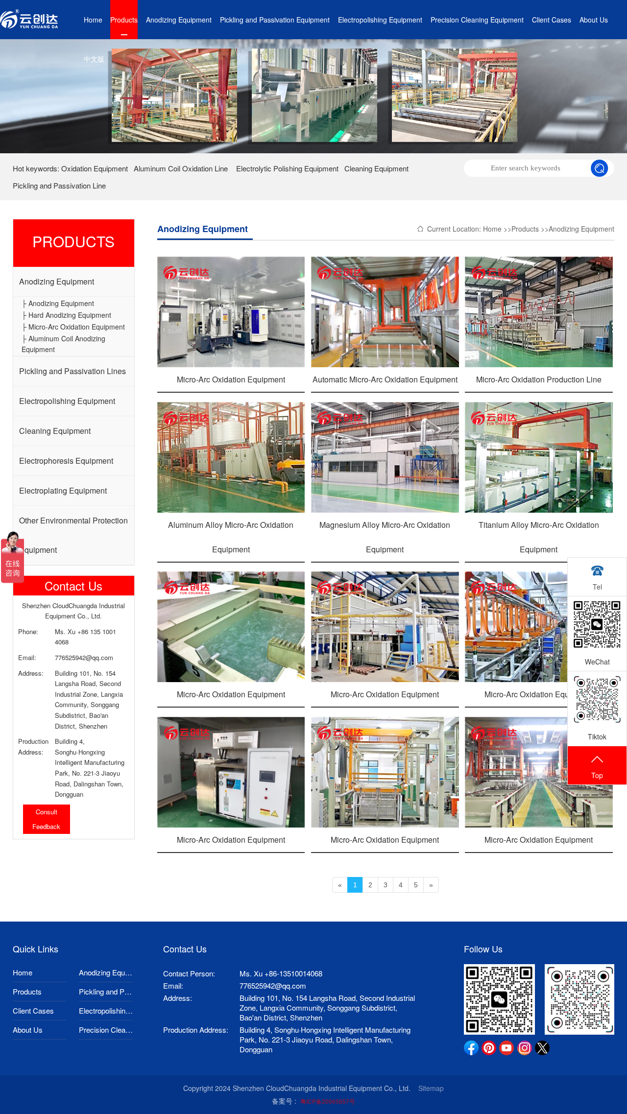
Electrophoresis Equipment (66, 460)
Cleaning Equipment (376, 168)
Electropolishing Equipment (380, 19)
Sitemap (431, 1088)
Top (597, 775)
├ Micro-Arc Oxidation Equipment (73, 327)
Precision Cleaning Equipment (477, 19)
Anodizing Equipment (179, 19)
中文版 (94, 59)
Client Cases (551, 19)
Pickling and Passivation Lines (72, 371)
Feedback (46, 826)
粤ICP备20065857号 (327, 1101)
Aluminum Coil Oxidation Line (181, 168)
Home (93, 19)
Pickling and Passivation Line (59, 185)
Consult (46, 811)
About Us (593, 19)
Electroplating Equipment (63, 490)
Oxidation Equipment (94, 168)
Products (124, 19)
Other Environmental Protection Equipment (73, 535)
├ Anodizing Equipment (58, 303)
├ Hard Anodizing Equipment (66, 315)
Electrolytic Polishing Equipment (287, 168)
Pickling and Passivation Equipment (275, 19)
